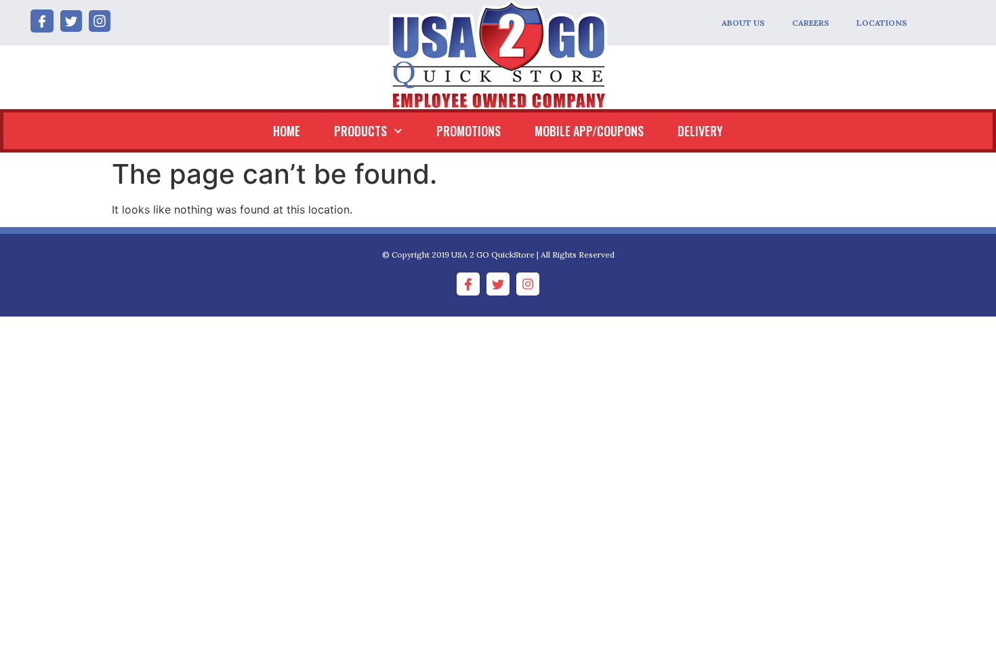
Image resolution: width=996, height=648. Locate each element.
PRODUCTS (360, 131)
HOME (286, 131)
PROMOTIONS (468, 131)
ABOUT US (743, 23)
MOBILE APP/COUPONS (589, 131)
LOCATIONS (881, 23)
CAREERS (810, 23)
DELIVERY (700, 131)
